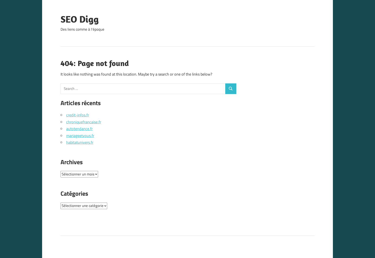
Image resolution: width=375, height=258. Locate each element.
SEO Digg (80, 19)
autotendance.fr (79, 129)
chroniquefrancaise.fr (83, 122)
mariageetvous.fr (80, 136)
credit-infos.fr (77, 115)
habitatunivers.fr (79, 142)
